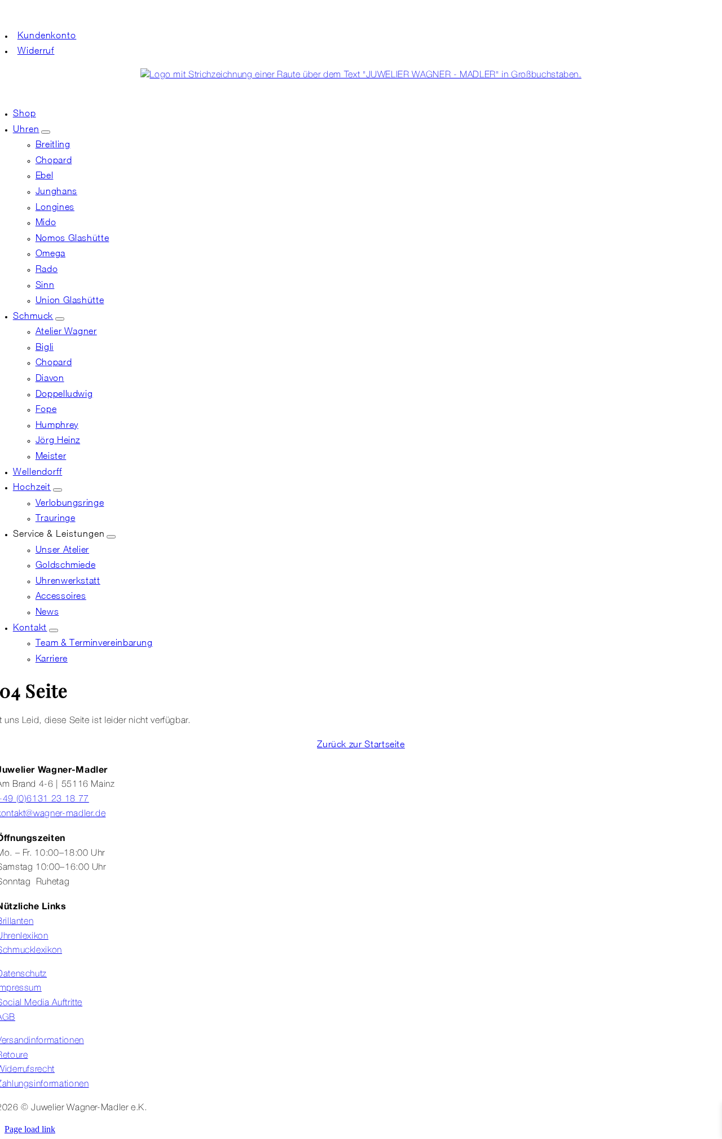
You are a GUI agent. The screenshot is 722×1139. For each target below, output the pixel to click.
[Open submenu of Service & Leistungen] (111, 536)
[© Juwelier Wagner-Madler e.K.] (360, 75)
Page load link (30, 1129)
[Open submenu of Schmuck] (59, 319)
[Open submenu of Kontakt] (53, 630)
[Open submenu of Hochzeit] (57, 490)
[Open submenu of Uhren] (45, 132)
